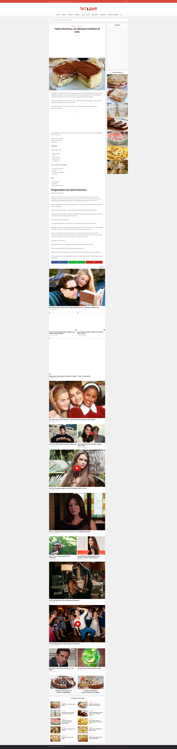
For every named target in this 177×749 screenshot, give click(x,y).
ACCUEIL (50, 1)
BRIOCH (59, 1)
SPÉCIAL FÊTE (95, 14)
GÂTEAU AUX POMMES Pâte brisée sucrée (95, 729)
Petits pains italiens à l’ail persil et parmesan (95, 738)
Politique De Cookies (115, 747)
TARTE (71, 1)
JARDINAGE (102, 14)
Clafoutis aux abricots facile (67, 738)
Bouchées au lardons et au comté (68, 729)
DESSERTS (77, 14)
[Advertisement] (77, 46)
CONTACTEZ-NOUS (124, 747)
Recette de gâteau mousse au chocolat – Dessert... (117, 124)
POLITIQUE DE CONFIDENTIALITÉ (103, 747)
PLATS (83, 14)
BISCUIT (55, 1)
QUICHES (63, 1)
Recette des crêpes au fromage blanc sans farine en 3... (95, 722)
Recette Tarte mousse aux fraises (68, 704)
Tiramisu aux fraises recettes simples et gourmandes (67, 722)
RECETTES (64, 14)
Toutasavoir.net (64, 746)
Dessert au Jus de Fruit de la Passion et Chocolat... (68, 713)
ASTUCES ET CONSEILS (113, 14)
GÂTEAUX (70, 14)
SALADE (67, 1)
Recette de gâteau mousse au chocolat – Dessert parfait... (96, 714)
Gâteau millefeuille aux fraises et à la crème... (95, 704)
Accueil (52, 20)
